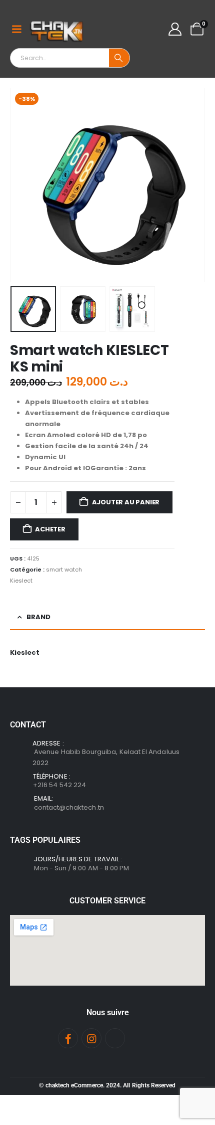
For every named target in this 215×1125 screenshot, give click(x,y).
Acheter (50, 529)
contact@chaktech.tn (69, 807)
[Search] (119, 58)
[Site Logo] (57, 29)
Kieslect (21, 581)
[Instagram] (92, 1038)
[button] (22, 185)
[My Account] (175, 29)
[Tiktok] (115, 1038)
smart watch (64, 570)
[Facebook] (68, 1038)
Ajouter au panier (126, 502)
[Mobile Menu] (16, 29)
